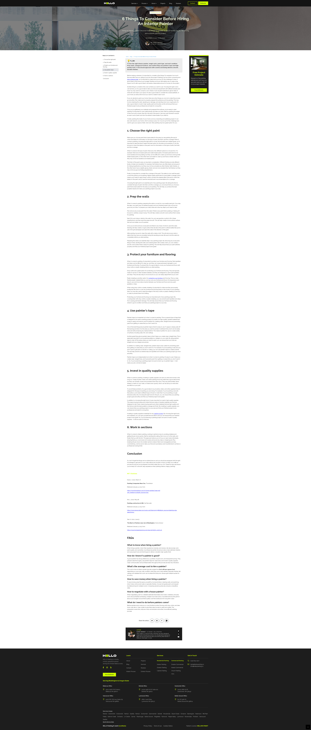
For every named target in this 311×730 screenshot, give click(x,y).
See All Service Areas (108, 722)
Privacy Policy (148, 726)
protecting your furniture (156, 278)
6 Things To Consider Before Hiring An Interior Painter (145, 56)
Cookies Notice (168, 726)
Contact (192, 3)
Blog (170, 3)
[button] (134, 3)
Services (143, 664)
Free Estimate (199, 90)
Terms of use (158, 726)
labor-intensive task (132, 79)
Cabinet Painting (162, 671)
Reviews (178, 3)
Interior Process (131, 671)
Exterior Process (145, 671)
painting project (158, 413)
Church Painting (176, 671)
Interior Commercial (177, 667)
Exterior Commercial (177, 664)
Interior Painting (161, 664)
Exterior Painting (162, 667)
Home (127, 56)
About (128, 661)
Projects (162, 3)
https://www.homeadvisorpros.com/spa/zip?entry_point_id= (144, 530)
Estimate (203, 3)
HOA (172, 674)
